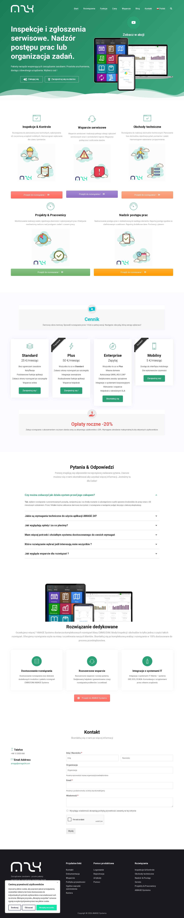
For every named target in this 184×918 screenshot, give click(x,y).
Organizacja (72, 765)
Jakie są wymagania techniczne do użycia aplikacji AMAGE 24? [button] (61, 515)
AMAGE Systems (143, 890)
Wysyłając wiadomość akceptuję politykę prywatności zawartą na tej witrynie (103, 811)
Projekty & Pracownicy (145, 886)
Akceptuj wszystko (46, 908)
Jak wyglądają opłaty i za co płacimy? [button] (46, 525)
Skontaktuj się (112, 399)
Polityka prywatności (75, 882)
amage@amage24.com (20, 763)
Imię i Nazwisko (74, 753)
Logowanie (99, 870)
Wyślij (70, 831)
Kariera (69, 893)
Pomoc (97, 882)
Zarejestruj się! (154, 378)
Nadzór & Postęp (143, 878)
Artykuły (97, 878)
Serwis (138, 882)
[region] (32, 896)
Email (69, 780)
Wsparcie (70, 878)
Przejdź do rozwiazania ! (49, 272)
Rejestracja (99, 874)
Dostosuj (14, 908)
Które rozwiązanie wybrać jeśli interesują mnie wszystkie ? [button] (58, 544)
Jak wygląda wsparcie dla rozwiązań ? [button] (47, 553)
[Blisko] (57, 882)
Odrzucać (29, 908)
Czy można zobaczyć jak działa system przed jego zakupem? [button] (60, 494)
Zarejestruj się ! (30, 390)
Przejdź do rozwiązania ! (35, 195)
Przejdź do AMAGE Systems (94, 698)
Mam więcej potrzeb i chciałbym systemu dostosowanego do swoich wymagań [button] (70, 534)
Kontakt (69, 870)
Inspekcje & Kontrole (144, 870)
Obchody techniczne (144, 874)
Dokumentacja (73, 874)
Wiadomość (72, 795)
